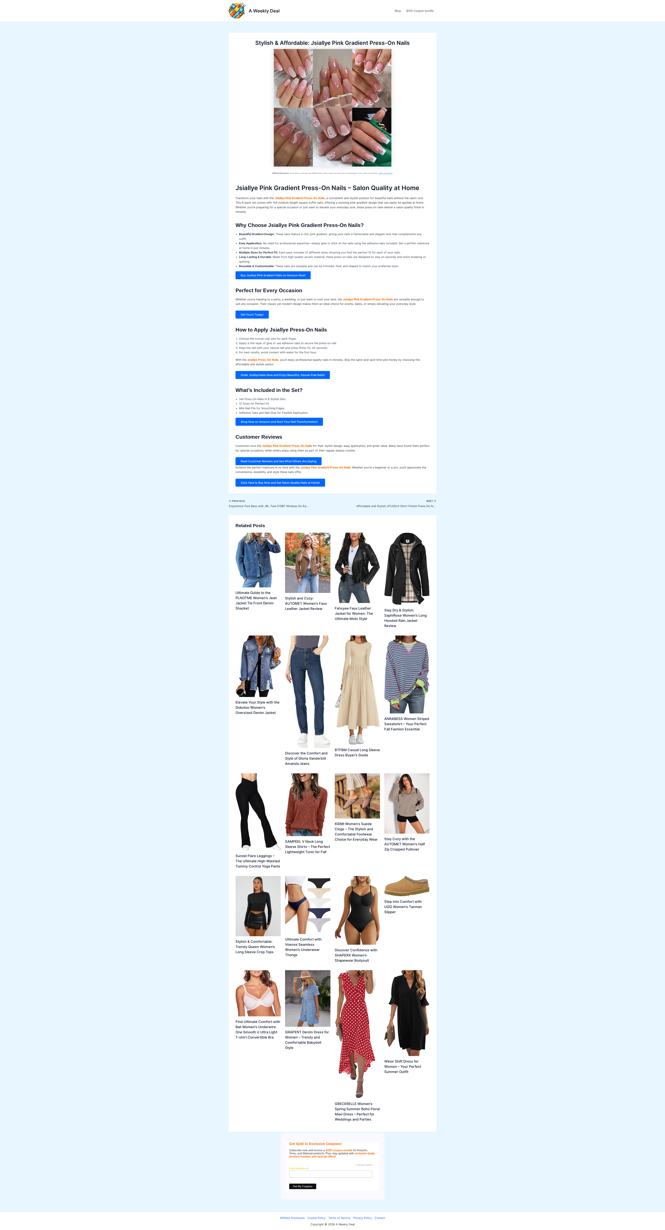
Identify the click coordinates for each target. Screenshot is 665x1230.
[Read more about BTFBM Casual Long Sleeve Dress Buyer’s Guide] (357, 689)
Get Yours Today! (252, 314)
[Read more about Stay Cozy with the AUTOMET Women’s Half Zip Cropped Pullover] (406, 803)
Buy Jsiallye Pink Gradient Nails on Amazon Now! (273, 275)
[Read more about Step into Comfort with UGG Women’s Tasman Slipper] (406, 886)
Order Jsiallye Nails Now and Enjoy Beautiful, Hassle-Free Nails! (283, 375)
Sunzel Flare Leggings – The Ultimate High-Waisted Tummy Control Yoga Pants (258, 861)
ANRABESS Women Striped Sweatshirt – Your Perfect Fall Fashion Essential (406, 724)
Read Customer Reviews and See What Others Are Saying (278, 461)
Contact (380, 1218)
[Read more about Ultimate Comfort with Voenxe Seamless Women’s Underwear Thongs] (307, 904)
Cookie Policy (316, 1218)
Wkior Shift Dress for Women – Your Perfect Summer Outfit (402, 1066)
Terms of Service (339, 1218)
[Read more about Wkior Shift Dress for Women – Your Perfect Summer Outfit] (406, 1012)
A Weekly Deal (264, 11)
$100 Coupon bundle (420, 10)
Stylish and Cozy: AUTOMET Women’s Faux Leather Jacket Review (306, 603)
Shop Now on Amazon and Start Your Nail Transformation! (279, 421)
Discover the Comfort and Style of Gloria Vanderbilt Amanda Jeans (306, 758)
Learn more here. (385, 173)
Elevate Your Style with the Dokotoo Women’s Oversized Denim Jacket (258, 707)
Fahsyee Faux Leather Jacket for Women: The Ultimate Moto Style (354, 613)
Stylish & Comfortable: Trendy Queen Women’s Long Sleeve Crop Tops (255, 947)
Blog (398, 10)
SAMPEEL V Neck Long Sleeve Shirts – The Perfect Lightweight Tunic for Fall (307, 846)
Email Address (298, 1168)
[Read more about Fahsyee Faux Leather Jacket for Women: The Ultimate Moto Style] (357, 567)
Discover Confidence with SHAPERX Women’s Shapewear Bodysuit (356, 955)
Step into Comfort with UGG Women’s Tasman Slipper (403, 907)
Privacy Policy (362, 1218)
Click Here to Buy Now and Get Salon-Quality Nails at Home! (280, 482)
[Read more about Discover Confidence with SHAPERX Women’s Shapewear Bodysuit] (357, 910)
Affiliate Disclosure (292, 1218)
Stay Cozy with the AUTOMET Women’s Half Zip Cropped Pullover (404, 844)
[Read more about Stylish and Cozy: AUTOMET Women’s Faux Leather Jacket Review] (307, 562)
